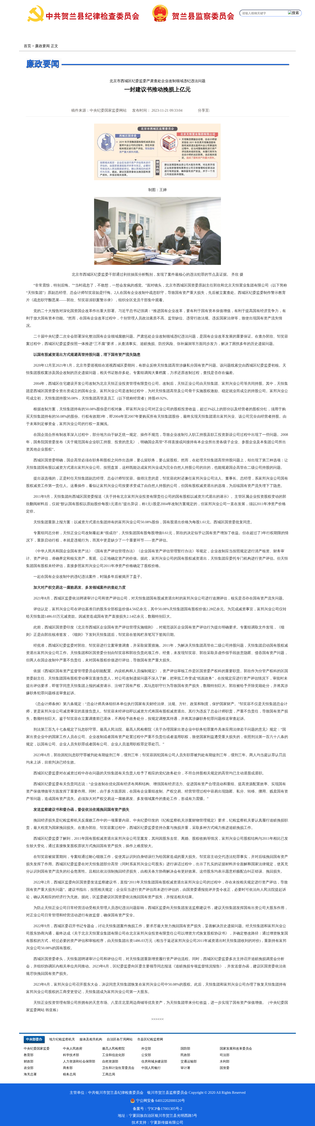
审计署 (185, 1068)
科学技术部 (71, 1055)
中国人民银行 (151, 1068)
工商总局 (108, 1074)
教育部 (28, 1055)
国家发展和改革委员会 (236, 1048)
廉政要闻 (42, 46)
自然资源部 (110, 1061)
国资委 (224, 1068)
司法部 (224, 1055)
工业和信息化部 (113, 1055)
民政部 (185, 1055)
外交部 (146, 1048)
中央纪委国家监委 (37, 1048)
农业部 (28, 1068)
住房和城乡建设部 (154, 1061)
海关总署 (30, 1074)
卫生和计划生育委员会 (118, 1068)
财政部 (28, 1061)
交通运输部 (189, 1061)
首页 (27, 46)
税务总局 (69, 1074)
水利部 (224, 1061)
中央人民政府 (72, 1048)
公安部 (146, 1055)
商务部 (68, 1068)
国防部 (185, 1048)
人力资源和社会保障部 (79, 1061)
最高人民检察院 (113, 1048)
